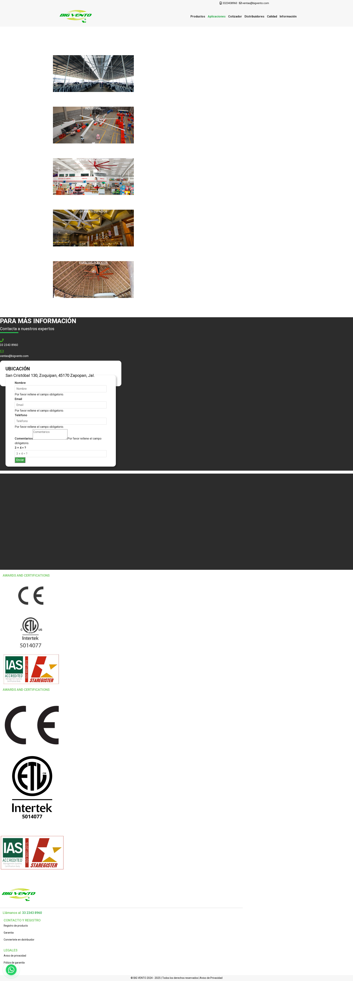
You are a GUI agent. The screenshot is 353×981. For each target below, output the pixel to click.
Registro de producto (16, 925)
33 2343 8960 (9, 345)
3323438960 (229, 3)
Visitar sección (93, 42)
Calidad (272, 16)
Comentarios (24, 438)
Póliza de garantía (14, 962)
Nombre (20, 383)
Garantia (9, 932)
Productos (197, 16)
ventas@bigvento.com (255, 3)
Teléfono (21, 415)
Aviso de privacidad (15, 955)
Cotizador (235, 16)
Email (18, 399)
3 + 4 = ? (20, 447)
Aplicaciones (217, 16)
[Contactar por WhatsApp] (11, 969)
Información (288, 16)
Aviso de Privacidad (211, 977)
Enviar (20, 460)
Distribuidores (254, 16)
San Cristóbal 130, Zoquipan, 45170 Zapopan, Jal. (50, 375)
